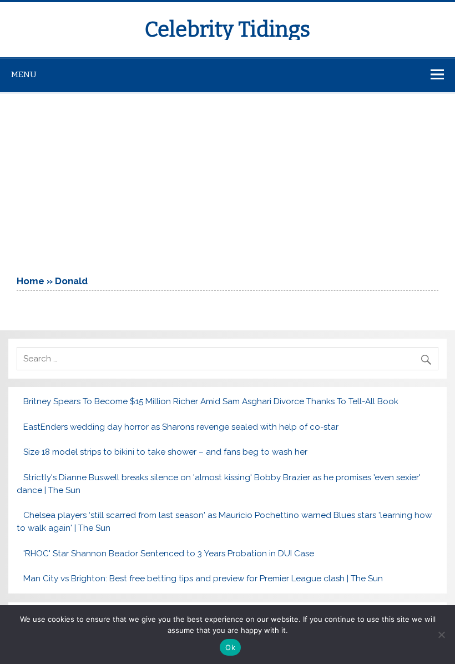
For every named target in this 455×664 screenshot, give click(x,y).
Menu (24, 74)
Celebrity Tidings (227, 29)
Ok (230, 647)
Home (30, 280)
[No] (441, 634)
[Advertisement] (227, 176)
